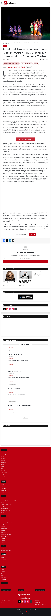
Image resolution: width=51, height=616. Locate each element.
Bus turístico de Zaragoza (14, 388)
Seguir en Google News (27, 63)
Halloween (3, 530)
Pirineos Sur (3, 579)
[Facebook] (4, 240)
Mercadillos (3, 470)
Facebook (15, 67)
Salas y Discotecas (5, 474)
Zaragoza (3, 571)
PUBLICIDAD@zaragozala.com (24, 597)
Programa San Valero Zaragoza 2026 (8, 500)
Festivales (3, 464)
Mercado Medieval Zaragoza (6, 534)
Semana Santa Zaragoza (6, 504)
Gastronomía (3, 559)
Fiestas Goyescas (4, 508)
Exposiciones (3, 488)
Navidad (2, 512)
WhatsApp (10, 67)
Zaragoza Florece (4, 540)
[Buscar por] (49, 3)
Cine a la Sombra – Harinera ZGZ (15, 354)
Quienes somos (4, 593)
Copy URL (33, 234)
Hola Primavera (4, 532)
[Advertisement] (25, 197)
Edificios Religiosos (4, 561)
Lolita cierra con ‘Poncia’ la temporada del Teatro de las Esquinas (9, 283)
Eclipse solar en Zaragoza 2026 (7, 522)
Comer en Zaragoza (5, 454)
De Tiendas (3, 460)
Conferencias (3, 490)
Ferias (2, 468)
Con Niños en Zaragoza (5, 456)
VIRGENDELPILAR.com (39, 600)
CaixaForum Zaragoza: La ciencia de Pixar (17, 383)
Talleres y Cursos (4, 476)
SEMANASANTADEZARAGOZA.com (42, 598)
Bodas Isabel (3, 577)
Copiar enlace (28, 67)
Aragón (2, 569)
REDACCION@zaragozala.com (24, 594)
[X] (7, 240)
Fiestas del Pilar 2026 (5, 510)
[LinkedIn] (10, 240)
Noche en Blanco (4, 536)
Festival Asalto (4, 528)
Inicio (5, 42)
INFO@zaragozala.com (25, 598)
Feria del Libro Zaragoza (6, 524)
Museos (2, 492)
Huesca (2, 575)
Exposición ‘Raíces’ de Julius (14, 371)
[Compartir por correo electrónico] (13, 240)
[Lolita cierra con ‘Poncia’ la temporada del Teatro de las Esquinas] (10, 275)
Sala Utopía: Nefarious (13, 366)
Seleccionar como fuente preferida (11, 63)
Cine (2, 486)
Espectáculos (3, 462)
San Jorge (3, 506)
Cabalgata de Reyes (5, 518)
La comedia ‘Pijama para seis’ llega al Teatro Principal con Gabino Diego (41, 273)
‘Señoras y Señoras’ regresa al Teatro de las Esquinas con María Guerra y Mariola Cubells (25, 282)
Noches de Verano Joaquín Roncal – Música (18, 360)
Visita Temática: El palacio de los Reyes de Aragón (19, 349)
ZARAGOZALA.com (39, 593)
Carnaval (3, 520)
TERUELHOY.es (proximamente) (41, 596)
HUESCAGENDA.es (39, 595)
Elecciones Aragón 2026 (6, 550)
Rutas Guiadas (4, 472)
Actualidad (3, 548)
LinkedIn (23, 67)
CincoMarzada (4, 502)
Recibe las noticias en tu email (25, 139)
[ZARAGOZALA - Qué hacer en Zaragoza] (10, 3)
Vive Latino (3, 538)
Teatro (11, 42)
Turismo (2, 557)
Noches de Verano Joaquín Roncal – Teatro (18, 411)
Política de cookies (4, 596)
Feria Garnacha (4, 526)
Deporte (2, 466)
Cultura (8, 42)
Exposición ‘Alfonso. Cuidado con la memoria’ (18, 377)
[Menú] (1, 3)
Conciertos (3, 458)
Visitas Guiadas (4, 477)
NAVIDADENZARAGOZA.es (40, 604)
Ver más (25, 417)
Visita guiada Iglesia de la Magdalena (16, 394)
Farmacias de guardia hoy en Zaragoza (9, 585)
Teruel (2, 573)
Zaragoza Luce (4, 542)
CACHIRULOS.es (38, 602)
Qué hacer (3, 452)
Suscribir (36, 63)
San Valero (3, 498)
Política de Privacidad (5, 598)
